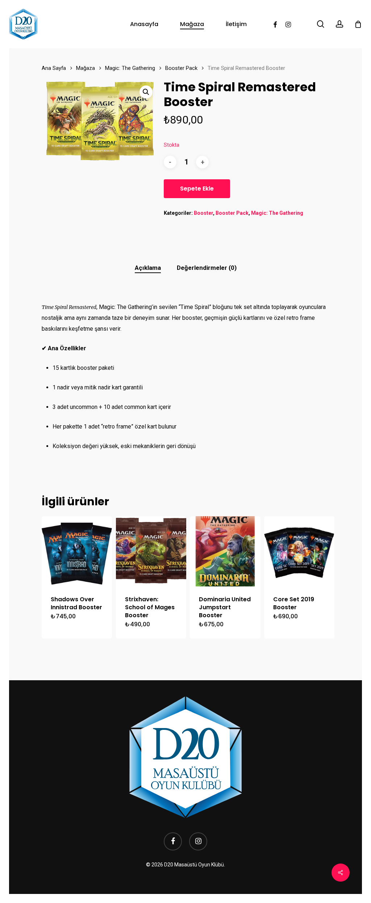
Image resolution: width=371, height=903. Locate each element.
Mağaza (85, 68)
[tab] (148, 268)
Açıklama (148, 267)
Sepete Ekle (197, 188)
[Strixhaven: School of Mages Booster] (151, 551)
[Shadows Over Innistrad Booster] (77, 551)
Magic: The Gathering (130, 68)
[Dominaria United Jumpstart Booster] (225, 551)
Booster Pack (181, 68)
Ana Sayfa (54, 68)
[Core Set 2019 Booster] (299, 551)
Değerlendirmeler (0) (207, 267)
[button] (146, 92)
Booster (203, 213)
